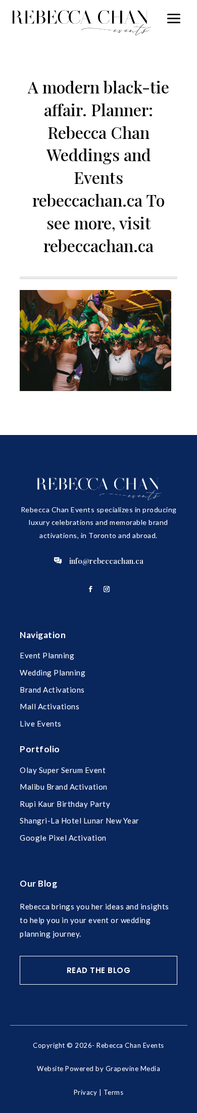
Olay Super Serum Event (63, 770)
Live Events (41, 723)
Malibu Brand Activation (64, 786)
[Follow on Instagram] (107, 589)
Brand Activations (52, 689)
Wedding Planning (52, 672)
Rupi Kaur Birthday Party (65, 803)
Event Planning (47, 655)
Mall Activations (49, 706)
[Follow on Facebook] (90, 589)
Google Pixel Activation (63, 837)
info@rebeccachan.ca (106, 561)
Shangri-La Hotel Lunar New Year (79, 820)
